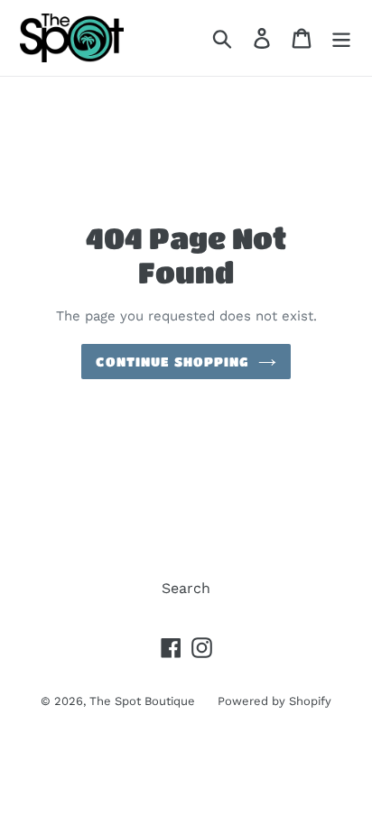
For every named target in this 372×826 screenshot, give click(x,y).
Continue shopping (172, 361)
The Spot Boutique (142, 701)
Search (186, 588)
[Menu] (341, 38)
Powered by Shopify (274, 701)
